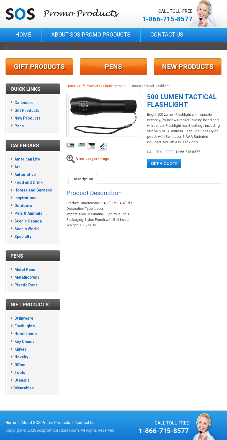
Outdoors (23, 206)
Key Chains (24, 341)
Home (23, 34)
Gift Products (39, 67)
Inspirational (26, 198)
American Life (27, 159)
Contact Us (166, 34)
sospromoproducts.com (58, 430)
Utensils (22, 380)
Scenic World (26, 229)
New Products (187, 67)
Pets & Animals (28, 213)
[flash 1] (91, 145)
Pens (113, 67)
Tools (19, 372)
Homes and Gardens (33, 190)
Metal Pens (24, 269)
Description (83, 179)
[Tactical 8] (102, 146)
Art (17, 167)
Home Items (25, 334)
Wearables (24, 388)
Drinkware (23, 318)
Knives (20, 349)
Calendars (23, 103)
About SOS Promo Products (90, 34)
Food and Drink (28, 182)
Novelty (21, 357)
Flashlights (112, 86)
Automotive (25, 175)
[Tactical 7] (103, 115)
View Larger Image (92, 159)
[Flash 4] (81, 144)
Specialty (22, 237)
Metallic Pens (27, 277)
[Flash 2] (70, 145)
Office (19, 365)
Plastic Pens (26, 285)
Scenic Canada (28, 221)
